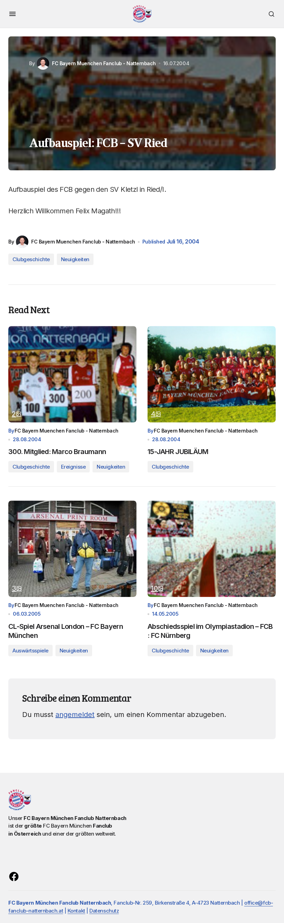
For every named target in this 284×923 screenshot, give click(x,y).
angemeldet (75, 714)
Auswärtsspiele (30, 650)
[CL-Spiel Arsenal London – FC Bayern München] (72, 549)
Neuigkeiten (75, 259)
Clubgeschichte (31, 259)
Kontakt (76, 910)
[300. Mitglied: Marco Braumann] (72, 374)
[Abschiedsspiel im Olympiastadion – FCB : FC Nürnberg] (212, 549)
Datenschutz (104, 910)
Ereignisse (73, 466)
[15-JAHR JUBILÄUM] (212, 374)
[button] (12, 14)
